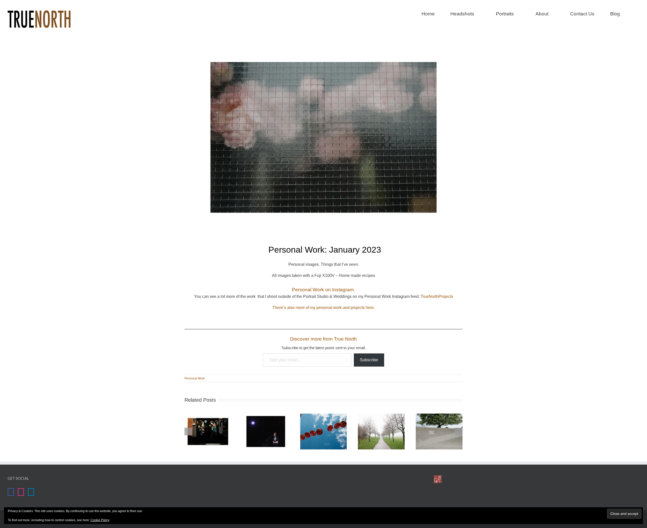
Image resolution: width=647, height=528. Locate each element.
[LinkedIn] (31, 492)
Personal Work (194, 378)
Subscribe (369, 360)
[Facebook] (11, 492)
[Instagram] (21, 492)
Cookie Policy (99, 520)
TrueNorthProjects (437, 296)
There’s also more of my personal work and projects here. (323, 307)
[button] (637, 13)
